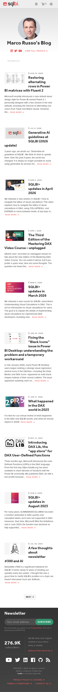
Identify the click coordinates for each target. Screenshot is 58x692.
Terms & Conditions (18, 683)
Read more (16, 112)
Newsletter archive (39, 651)
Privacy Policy (36, 628)
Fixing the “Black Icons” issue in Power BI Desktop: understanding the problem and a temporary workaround (28, 348)
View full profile (35, 51)
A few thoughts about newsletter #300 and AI (28, 554)
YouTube (9, 660)
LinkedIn (26, 660)
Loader (19, 674)
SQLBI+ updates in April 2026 (40, 188)
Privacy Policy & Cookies (27, 680)
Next (28, 597)
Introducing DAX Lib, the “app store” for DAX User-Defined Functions (28, 448)
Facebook (33, 660)
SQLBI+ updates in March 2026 (37, 291)
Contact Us (42, 683)
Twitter (18, 660)
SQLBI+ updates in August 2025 (38, 501)
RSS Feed (49, 660)
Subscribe (44, 621)
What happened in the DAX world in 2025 (40, 405)
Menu (36, 4)
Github (41, 660)
